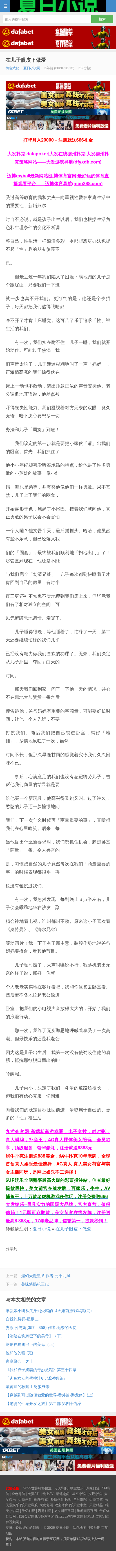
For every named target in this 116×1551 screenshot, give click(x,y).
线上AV (48, 1493)
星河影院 (80, 1499)
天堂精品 (96, 1504)
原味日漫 (93, 1487)
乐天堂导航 (29, 1504)
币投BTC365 (94, 1516)
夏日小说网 (31, 67)
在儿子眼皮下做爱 (26, 59)
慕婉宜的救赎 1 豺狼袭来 (28, 1386)
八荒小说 (95, 1493)
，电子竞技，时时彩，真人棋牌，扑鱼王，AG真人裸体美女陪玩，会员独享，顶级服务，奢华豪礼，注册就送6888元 (58, 1139)
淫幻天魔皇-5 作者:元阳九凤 (45, 1275)
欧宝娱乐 (77, 1487)
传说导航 (61, 1487)
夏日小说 (58, 6)
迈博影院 (44, 1510)
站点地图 (79, 1527)
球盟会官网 (25, 1516)
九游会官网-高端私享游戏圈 (35, 1131)
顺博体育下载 (60, 1499)
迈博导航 (96, 1499)
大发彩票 (46, 1504)
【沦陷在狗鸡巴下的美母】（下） (35, 1336)
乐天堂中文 (78, 1504)
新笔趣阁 (63, 1493)
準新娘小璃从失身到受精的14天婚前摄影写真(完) (49, 1310)
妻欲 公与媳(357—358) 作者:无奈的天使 (41, 1327)
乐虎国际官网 (87, 1510)
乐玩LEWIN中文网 (69, 1516)
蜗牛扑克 (41, 1499)
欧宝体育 (61, 1504)
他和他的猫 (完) (19, 1352)
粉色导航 (18, 1493)
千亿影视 (28, 1510)
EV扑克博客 (45, 1516)
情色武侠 (12, 67)
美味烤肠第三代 (35, 1284)
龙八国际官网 (64, 1510)
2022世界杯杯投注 (37, 1487)
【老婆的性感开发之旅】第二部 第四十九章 (44, 1403)
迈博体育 (25, 1499)
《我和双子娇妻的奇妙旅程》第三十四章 (41, 1369)
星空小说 (79, 1493)
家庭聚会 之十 (19, 1361)
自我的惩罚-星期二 (22, 1319)
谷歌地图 (94, 1527)
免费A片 (34, 1493)
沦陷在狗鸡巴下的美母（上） (31, 1344)
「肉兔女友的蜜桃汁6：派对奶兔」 (36, 1378)
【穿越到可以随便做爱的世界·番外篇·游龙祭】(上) (49, 1395)
